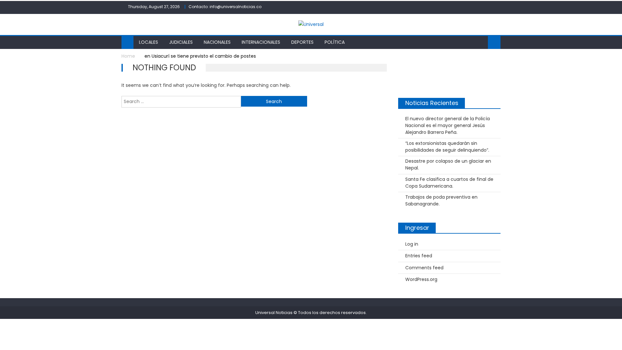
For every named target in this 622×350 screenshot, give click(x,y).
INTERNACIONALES (261, 42)
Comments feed (424, 267)
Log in (411, 244)
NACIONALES (217, 42)
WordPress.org (421, 279)
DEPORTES (302, 42)
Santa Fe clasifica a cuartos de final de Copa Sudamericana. (449, 182)
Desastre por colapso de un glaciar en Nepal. (448, 164)
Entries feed (418, 255)
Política (335, 42)
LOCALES (148, 42)
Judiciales (181, 42)
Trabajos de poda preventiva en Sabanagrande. (441, 200)
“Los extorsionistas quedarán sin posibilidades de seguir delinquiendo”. (447, 146)
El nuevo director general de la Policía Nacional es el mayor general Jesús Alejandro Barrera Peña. (447, 125)
